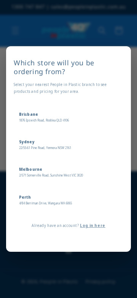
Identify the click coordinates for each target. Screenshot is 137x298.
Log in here (92, 225)
